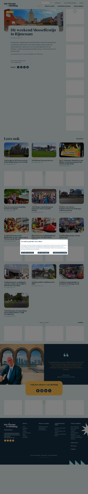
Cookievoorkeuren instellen (59, 252)
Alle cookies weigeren (43, 252)
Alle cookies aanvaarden (27, 252)
